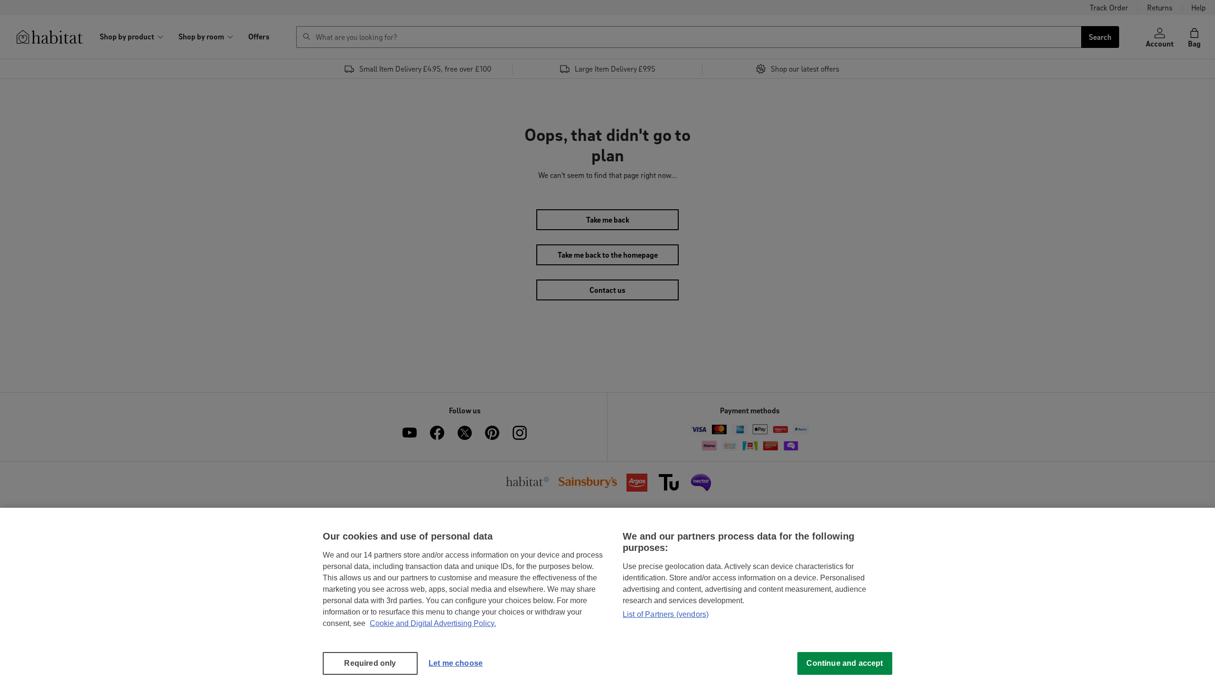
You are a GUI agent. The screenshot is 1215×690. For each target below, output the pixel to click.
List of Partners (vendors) (666, 614)
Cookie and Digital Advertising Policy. (433, 623)
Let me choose (456, 663)
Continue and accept (844, 663)
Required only (370, 663)
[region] (607, 599)
